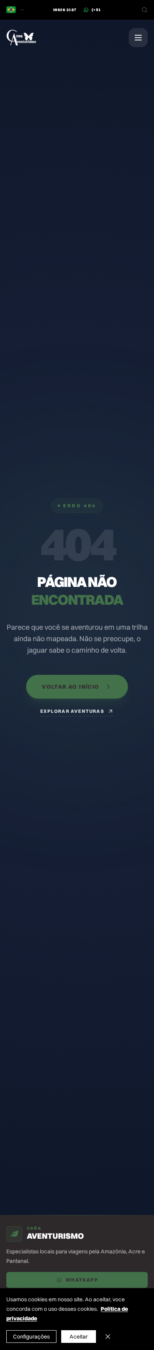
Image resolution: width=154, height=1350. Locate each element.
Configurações (31, 1336)
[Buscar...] (144, 10)
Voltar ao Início (70, 686)
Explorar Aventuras (72, 711)
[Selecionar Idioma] (15, 9)
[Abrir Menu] (138, 37)
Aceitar (78, 1336)
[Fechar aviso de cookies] (108, 1336)
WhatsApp (82, 1280)
